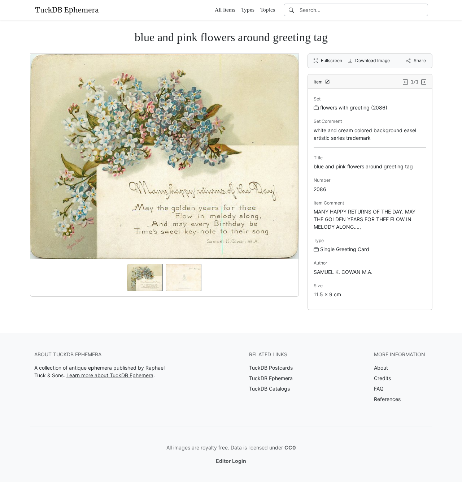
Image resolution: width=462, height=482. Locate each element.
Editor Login (231, 461)
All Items (225, 10)
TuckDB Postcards (271, 368)
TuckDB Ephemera (271, 378)
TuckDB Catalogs (269, 389)
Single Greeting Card (344, 249)
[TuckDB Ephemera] (66, 9)
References (387, 399)
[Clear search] (423, 10)
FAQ (379, 389)
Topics (267, 10)
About (381, 368)
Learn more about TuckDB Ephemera (109, 375)
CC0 (290, 447)
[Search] (291, 10)
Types (247, 10)
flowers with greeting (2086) (353, 107)
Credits (382, 378)
